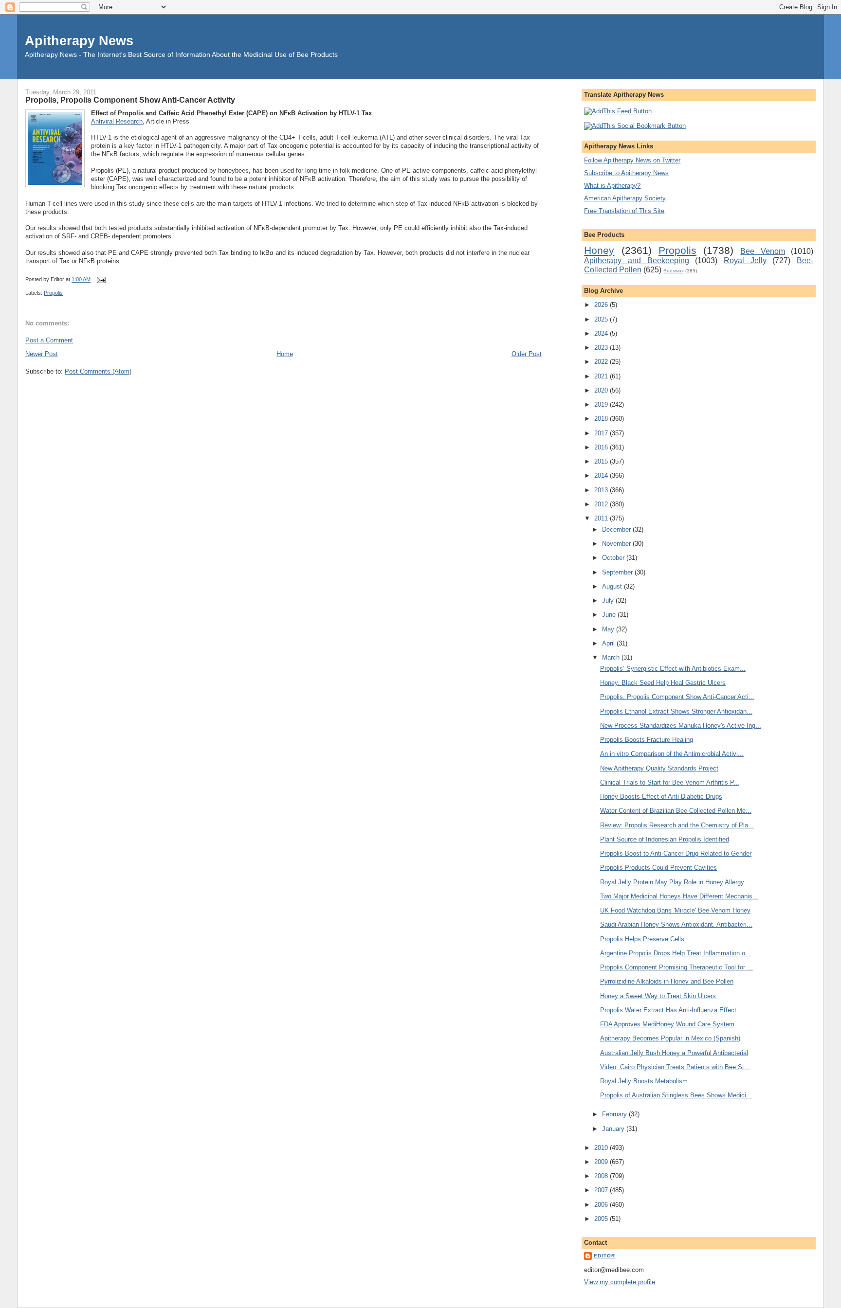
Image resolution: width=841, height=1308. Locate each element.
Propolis (53, 293)
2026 (602, 304)
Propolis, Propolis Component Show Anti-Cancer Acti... (677, 696)
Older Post (527, 354)
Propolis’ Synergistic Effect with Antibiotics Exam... (673, 668)
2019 (602, 404)
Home (284, 354)
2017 (602, 433)
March (612, 657)
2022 (602, 361)
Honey (599, 250)
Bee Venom (762, 251)
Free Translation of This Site (624, 211)
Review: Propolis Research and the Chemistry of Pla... (677, 825)
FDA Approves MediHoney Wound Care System (667, 1024)
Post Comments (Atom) (98, 371)
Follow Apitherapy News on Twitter (632, 160)
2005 (602, 1218)
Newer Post (41, 354)
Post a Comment (49, 340)
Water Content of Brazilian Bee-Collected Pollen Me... (675, 810)
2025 (602, 319)
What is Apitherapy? (612, 185)
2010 (602, 1147)
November (617, 543)
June (610, 614)
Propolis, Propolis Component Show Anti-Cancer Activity (130, 99)
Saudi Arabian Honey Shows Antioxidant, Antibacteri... (676, 924)
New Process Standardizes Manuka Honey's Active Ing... (680, 725)
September (618, 572)
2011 (602, 518)
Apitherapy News (79, 40)
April (609, 643)
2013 (602, 490)
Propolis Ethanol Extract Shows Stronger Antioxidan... (676, 711)
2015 (602, 461)
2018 (602, 418)
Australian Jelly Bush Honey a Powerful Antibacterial (674, 1053)
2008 (602, 1176)
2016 (602, 447)
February (615, 1114)
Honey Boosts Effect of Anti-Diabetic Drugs (661, 796)
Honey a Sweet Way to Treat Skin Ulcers (658, 996)
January (614, 1128)
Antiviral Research (117, 121)
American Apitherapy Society (625, 198)
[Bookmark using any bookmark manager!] (635, 125)
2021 (602, 376)
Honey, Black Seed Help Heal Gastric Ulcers (663, 682)
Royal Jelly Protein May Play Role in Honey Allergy (672, 882)
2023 (602, 347)
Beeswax (673, 270)
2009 (602, 1161)
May (609, 629)
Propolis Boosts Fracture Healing (646, 739)
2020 (602, 390)
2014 (602, 475)
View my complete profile (619, 1282)
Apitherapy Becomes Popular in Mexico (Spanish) (670, 1038)
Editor (604, 1255)
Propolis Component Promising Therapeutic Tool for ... (676, 967)
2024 (602, 333)
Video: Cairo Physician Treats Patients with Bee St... (675, 1067)
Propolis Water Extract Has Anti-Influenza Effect (668, 1010)
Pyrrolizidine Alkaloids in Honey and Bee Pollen (666, 981)
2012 (602, 504)
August (613, 586)
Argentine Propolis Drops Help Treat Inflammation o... (675, 953)
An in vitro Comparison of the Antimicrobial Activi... (672, 753)
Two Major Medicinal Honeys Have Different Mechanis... (679, 896)
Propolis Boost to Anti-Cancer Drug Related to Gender (675, 853)
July (609, 600)
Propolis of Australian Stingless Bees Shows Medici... (676, 1095)
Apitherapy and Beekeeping (636, 260)
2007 (602, 1190)
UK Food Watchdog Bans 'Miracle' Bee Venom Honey (675, 910)
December (617, 529)
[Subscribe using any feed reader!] (618, 111)
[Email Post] (100, 280)
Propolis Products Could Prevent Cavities (658, 867)
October (614, 557)
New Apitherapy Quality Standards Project (659, 768)
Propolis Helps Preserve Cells (642, 939)
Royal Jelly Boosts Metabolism (644, 1081)
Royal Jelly (745, 260)
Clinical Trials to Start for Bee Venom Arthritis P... (669, 782)
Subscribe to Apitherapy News (626, 173)
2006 (602, 1204)
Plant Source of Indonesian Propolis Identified (664, 839)
